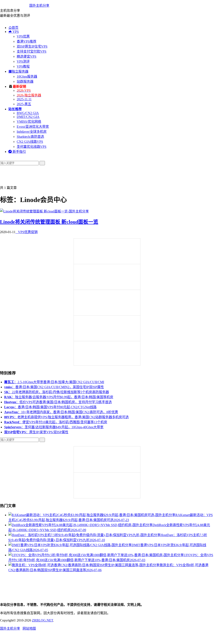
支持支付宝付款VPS (31, 51)
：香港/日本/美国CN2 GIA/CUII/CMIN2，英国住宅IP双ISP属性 (54, 387)
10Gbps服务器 (27, 76)
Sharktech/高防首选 (30, 136)
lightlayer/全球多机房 (32, 131)
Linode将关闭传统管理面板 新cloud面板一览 (49, 222)
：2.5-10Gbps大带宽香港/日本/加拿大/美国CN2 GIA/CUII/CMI (54, 382)
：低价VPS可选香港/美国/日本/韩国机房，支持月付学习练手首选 (58, 402)
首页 (13, 27)
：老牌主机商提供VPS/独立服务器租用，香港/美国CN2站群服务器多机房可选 (66, 417)
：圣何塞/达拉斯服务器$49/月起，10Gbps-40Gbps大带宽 (53, 427)
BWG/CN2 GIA (28, 113)
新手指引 (17, 151)
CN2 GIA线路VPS (30, 141)
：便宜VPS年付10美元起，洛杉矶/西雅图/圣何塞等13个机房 (55, 422)
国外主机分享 (39, 5)
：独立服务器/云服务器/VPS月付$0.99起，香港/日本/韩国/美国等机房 (58, 397)
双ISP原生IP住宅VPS (32, 46)
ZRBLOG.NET (42, 620)
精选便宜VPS (26, 56)
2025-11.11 (24, 99)
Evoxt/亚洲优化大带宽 (33, 126)
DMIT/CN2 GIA (28, 117)
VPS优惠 (23, 36)
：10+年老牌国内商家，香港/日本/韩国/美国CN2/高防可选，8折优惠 (61, 412)
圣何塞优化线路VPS (31, 146)
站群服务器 (25, 81)
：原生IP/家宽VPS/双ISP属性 (36, 432)
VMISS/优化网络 (29, 121)
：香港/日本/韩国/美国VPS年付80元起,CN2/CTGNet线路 (50, 407)
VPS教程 (23, 66)
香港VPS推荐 (26, 41)
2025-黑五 (24, 104)
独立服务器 (18, 71)
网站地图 (29, 628)
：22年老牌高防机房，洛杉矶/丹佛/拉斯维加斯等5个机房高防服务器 (56, 392)
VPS (13, 31)
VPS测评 (23, 61)
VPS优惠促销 (26, 232)
